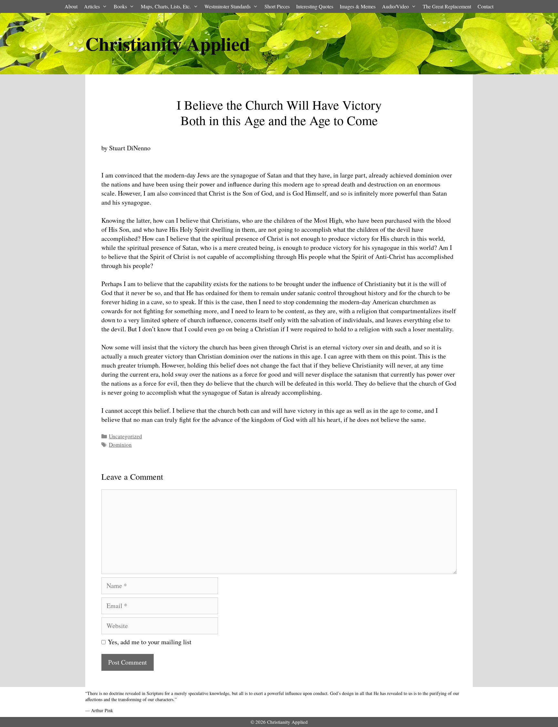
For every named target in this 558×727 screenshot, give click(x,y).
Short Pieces (277, 6)
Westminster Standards (227, 6)
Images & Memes (358, 6)
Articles (92, 6)
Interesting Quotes (314, 6)
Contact (485, 6)
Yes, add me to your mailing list (148, 641)
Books (120, 6)
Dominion (120, 444)
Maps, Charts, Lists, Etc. (166, 6)
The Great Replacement (447, 6)
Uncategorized (125, 436)
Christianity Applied (167, 43)
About (71, 6)
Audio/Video (395, 6)
